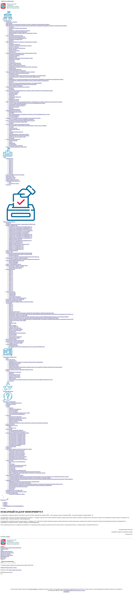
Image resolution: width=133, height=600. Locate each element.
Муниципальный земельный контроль (18, 31)
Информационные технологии (13, 110)
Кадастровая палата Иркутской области (18, 486)
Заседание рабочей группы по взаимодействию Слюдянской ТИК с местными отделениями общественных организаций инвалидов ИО (41, 319)
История (8, 405)
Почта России (12, 487)
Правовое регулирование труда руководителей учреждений (23, 66)
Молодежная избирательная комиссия (15, 260)
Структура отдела (13, 128)
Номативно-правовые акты (15, 419)
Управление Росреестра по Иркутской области (20, 482)
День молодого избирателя (15, 336)
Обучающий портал (13, 345)
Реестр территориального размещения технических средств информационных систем (29, 114)
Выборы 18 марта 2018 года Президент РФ (19, 244)
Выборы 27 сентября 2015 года (16, 248)
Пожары (8, 536)
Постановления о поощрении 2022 (17, 439)
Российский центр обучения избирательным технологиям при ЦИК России (27, 346)
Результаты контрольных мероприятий (18, 121)
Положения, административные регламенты (19, 30)
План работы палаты (14, 365)
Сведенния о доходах (14, 183)
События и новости (13, 93)
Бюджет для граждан (8, 391)
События (11, 407)
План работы (9, 23)
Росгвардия (11, 489)
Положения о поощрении (15, 445)
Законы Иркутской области (15, 268)
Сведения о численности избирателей (15, 299)
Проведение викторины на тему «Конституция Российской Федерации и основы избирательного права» (34, 318)
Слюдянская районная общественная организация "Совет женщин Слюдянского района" (30, 477)
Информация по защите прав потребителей (11, 547)
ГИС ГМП (11, 113)
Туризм (8, 406)
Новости (3, 558)
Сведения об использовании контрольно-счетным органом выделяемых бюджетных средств (31, 379)
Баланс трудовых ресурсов (15, 64)
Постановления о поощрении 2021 (17, 437)
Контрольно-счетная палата (9, 357)
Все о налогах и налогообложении (17, 461)
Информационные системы (15, 111)
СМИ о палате (12, 378)
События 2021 (12, 295)
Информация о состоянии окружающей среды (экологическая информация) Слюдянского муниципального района (36, 79)
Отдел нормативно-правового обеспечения (16, 146)
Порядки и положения (14, 50)
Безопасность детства (14, 99)
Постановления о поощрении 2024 (17, 441)
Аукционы (11, 26)
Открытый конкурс (13, 421)
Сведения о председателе (15, 368)
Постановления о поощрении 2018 (17, 434)
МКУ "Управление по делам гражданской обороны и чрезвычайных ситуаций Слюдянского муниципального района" (34, 101)
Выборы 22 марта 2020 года (15, 239)
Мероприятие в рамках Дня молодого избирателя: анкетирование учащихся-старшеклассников (31, 313)
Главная (2, 546)
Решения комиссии (10, 269)
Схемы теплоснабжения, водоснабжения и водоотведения (22, 84)
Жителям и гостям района (9, 401)
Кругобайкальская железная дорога (17, 431)
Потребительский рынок (12, 492)
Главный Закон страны (14, 338)
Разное (10, 321)
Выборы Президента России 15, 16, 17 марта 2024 (20, 230)
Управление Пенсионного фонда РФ (17, 465)
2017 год (11, 162)
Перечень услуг (12, 427)
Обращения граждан (14, 364)
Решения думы (9, 158)
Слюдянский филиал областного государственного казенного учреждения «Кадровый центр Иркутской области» (36, 484)
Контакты (11, 34)
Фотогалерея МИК (13, 263)
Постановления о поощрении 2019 (17, 435)
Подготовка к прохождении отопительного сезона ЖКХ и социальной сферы (27, 75)
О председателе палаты (14, 375)
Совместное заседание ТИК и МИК (17, 320)
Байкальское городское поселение (17, 454)
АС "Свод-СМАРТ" (13, 116)
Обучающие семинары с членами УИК (18, 315)
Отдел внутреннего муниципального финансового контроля (20, 120)
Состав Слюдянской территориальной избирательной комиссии (24, 256)
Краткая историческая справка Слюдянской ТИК (20, 254)
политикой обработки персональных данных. (74, 590)
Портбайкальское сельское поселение (18, 456)
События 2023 (12, 293)
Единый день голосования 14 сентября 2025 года (20, 228)
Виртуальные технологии (15, 570)
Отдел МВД (11, 464)
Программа (11, 138)
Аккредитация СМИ (11, 446)
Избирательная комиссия (9, 221)
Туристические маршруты (15, 409)
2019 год (11, 164)
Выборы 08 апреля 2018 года (16, 243)
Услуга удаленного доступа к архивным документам (21, 119)
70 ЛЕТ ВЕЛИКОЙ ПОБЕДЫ (16, 430)
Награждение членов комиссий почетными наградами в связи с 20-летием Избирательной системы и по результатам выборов (39, 316)
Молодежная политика (14, 129)
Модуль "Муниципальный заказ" (14, 402)
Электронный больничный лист (16, 54)
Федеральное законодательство (16, 266)
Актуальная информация (12, 250)
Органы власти (9, 460)
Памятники (8, 447)
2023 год (11, 169)
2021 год (11, 167)
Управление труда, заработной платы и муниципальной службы (21, 53)
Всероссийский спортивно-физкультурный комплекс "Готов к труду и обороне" (28, 125)
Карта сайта (3, 557)
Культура (11, 133)
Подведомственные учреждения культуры (19, 134)
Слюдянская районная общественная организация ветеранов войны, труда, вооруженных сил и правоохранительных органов (39, 476)
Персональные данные (14, 59)
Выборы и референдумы (12, 225)
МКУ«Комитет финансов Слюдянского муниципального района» (21, 41)
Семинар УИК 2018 (13, 326)
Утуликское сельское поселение (16, 451)
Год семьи (11, 126)
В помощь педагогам (14, 100)
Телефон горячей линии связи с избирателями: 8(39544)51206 (20, 224)
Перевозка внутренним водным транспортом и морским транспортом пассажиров (28, 422)
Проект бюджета (13, 49)
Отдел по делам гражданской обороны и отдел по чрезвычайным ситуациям (27, 103)
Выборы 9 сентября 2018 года (16, 241)
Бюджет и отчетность (14, 46)
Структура (11, 380)
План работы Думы (10, 177)
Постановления (12, 144)
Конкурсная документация (15, 416)
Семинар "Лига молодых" (15, 328)
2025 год (11, 172)
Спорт (10, 130)
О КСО (8, 370)
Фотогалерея (9, 303)
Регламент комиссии (14, 255)
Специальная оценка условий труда (17, 70)
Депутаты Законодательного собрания (15, 174)
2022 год (11, 168)
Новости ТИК (9, 251)
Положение (11, 89)
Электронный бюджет (14, 115)
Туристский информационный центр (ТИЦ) (19, 412)
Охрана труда (12, 61)
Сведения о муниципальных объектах (18, 28)
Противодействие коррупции (13, 181)
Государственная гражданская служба (15, 340)
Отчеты (10, 29)
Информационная (5, 556)
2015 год (11, 159)
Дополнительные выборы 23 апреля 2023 (18, 233)
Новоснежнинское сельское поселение (18, 459)
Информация (12, 143)
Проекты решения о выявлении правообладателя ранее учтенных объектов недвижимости (30, 485)
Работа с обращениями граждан (13, 264)
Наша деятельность (10, 359)
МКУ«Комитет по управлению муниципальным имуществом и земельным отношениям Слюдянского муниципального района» (36, 25)
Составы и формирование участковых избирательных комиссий (24, 259)
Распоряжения (12, 51)
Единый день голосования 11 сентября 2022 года (20, 234)
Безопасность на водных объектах (17, 105)
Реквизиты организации (14, 377)
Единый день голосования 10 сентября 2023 (19, 231)
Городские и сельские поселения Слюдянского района (19, 449)
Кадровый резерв (13, 56)
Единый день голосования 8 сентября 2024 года (20, 229)
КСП (7, 358)
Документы (11, 98)
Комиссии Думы (10, 176)
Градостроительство (13, 74)
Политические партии (11, 339)
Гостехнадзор (12, 467)
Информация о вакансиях (15, 372)
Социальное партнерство (15, 63)
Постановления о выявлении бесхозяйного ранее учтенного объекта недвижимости (29, 80)
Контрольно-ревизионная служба (14, 300)
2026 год (11, 173)
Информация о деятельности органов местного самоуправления (24, 481)
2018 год (11, 163)
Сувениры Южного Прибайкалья (17, 414)
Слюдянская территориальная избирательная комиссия (19, 253)
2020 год (11, 166)
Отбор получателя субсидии (15, 420)
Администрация (7, 20)
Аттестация (11, 60)
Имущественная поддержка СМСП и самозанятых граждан (23, 33)
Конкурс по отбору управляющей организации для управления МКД (25, 83)
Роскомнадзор (12, 469)
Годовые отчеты (12, 360)
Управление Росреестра (14, 474)
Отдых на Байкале (13, 411)
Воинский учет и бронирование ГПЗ (17, 38)
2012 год (11, 288)
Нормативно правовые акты (15, 39)
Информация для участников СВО (14, 490)
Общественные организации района (14, 475)
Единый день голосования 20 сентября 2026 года (20, 226)
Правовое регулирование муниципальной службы (21, 58)
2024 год (11, 171)
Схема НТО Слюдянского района (17, 494)
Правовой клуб (12, 331)
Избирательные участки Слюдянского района (17, 258)
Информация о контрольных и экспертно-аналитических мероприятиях (26, 362)
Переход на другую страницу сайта (17, 136)
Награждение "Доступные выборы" (17, 333)
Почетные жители (10, 424)
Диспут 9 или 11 (13, 335)
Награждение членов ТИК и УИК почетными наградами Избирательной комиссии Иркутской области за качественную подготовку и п (41, 314)
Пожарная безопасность (14, 109)
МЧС (10, 462)
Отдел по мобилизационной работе (14, 35)
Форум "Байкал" (13, 325)
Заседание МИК (12, 334)
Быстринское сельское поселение (17, 457)
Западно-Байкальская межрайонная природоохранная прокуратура (24, 471)
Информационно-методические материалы (19, 135)
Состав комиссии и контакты (16, 145)
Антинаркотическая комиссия (16, 131)
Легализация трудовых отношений (17, 65)
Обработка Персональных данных (9, 567)
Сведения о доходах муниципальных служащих (20, 45)
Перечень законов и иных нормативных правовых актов (19, 369)
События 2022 (12, 294)
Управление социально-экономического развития (18, 86)
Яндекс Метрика (33, 589)
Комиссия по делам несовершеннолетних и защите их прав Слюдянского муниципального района (29, 90)
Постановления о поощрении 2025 (17, 442)
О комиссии (12, 95)
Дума (4, 157)
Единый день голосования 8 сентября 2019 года (20, 240)
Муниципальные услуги (12, 425)
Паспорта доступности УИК (15, 343)
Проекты (11, 78)
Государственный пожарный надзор (17, 470)
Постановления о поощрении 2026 (17, 444)
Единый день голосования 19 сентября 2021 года (20, 235)
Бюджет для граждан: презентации (17, 48)
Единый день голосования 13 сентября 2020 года (20, 236)
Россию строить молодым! (15, 330)
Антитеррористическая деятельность (17, 104)
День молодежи (12, 323)
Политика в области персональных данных (16, 491)
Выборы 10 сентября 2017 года (16, 245)
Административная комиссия (13, 139)
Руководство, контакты (11, 21)
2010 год (11, 290)
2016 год (11, 161)
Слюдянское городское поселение (17, 452)
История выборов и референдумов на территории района (19, 301)
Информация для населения (12, 480)
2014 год (11, 285)
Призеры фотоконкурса (14, 311)
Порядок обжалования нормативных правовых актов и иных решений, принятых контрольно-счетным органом (35, 367)
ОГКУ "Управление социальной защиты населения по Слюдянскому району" (27, 472)
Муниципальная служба (14, 363)
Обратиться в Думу (10, 178)
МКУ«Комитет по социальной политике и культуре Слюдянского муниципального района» (28, 24)
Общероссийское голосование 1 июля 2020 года (20, 238)
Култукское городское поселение (16, 455)
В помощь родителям (14, 91)
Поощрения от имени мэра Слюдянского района (17, 432)
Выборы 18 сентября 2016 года (16, 246)
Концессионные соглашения (15, 85)
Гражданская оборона (14, 106)
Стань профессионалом (11, 344)
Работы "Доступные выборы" (16, 329)
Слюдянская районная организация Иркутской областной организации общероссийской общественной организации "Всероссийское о (41, 479)
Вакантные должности (14, 55)
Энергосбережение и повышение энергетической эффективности (24, 76)
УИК (10, 324)
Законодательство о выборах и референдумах (17, 265)
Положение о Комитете (14, 44)
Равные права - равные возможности (17, 298)
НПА (10, 182)
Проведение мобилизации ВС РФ (17, 36)
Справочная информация (15, 96)
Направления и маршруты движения (17, 417)
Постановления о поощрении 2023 (17, 440)
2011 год (11, 289)
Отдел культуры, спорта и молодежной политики (17, 124)
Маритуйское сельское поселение (17, 450)
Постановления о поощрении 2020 (17, 436)
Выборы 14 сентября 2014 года (16, 249)
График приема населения (12, 179)
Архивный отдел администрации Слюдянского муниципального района (23, 118)
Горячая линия (12, 68)
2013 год (11, 286)
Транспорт (8, 415)
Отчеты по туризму (13, 410)
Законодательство (13, 94)
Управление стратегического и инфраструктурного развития (20, 71)
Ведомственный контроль (15, 69)
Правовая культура (10, 291)
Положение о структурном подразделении (19, 73)
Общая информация (13, 261)
